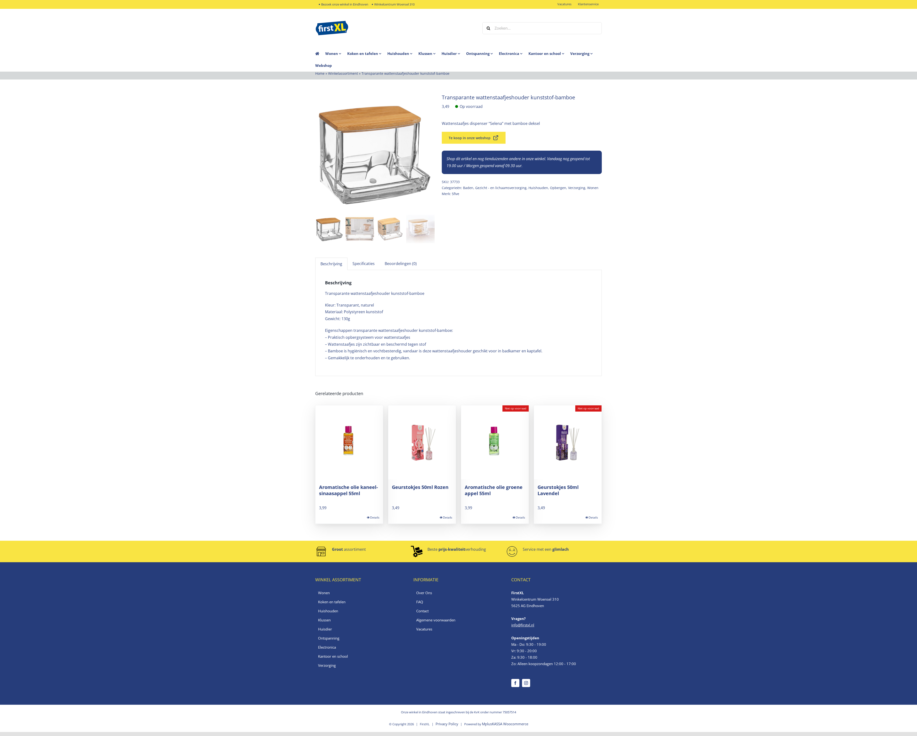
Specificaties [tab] (363, 263)
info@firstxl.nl (522, 625)
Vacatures (424, 629)
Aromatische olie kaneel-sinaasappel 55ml (348, 490)
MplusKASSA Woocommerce (505, 723)
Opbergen (558, 187)
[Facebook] (515, 683)
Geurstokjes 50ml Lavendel (558, 490)
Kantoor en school (333, 656)
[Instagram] (526, 683)
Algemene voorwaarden (435, 620)
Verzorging (576, 187)
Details (374, 517)
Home (320, 73)
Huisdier (325, 629)
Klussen (324, 620)
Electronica (327, 647)
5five (455, 193)
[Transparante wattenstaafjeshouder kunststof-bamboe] (375, 153)
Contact (422, 611)
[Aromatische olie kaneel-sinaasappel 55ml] (349, 442)
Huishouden (538, 187)
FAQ (419, 601)
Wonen (592, 187)
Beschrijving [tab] (331, 263)
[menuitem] (336, 53)
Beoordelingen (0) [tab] (401, 263)
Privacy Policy (447, 723)
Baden (468, 187)
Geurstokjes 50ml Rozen (420, 487)
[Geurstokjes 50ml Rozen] (422, 442)
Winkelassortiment (343, 73)
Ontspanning (328, 638)
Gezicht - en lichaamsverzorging (501, 187)
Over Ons (424, 592)
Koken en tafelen (332, 601)
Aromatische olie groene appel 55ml (493, 490)
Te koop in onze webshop (469, 138)
